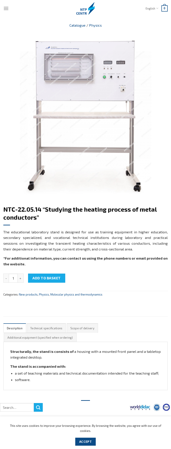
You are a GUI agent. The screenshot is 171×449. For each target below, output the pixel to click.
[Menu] (6, 8)
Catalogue (77, 25)
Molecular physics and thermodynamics (76, 294)
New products (28, 294)
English (150, 8)
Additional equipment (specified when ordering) (40, 337)
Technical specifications (46, 328)
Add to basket (47, 278)
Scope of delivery (82, 328)
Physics (95, 25)
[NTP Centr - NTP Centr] (85, 8)
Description (14, 328)
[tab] (14, 328)
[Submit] (38, 407)
